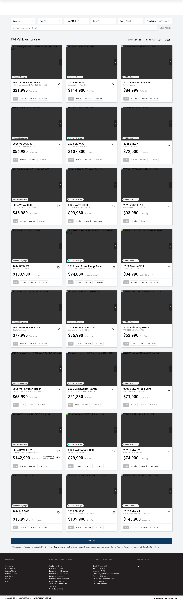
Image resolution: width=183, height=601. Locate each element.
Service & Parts (11, 574)
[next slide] (60, 62)
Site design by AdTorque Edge (165, 598)
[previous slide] (12, 62)
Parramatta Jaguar (56, 576)
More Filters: (151, 21)
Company (9, 566)
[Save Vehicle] (58, 84)
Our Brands (9, 576)
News (7, 579)
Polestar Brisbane (100, 584)
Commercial (10, 569)
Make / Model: (72, 21)
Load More (91, 541)
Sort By (149, 40)
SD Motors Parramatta (58, 584)
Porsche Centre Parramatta (59, 579)
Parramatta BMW (56, 569)
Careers (8, 581)
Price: (95, 21)
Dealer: (15, 21)
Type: (42, 21)
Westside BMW (99, 571)
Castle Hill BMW (55, 566)
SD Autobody (98, 581)
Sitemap (48, 598)
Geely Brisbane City (100, 566)
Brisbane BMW (99, 569)
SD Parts (52, 586)
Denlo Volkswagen (56, 581)
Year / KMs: (124, 21)
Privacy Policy (38, 598)
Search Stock (10, 571)
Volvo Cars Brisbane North (103, 579)
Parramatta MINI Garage (58, 571)
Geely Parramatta (56, 589)
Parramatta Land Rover (58, 574)
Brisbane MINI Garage (101, 576)
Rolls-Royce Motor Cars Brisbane (106, 574)
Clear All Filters (166, 28)
